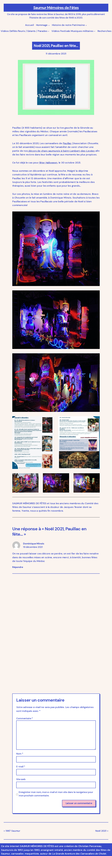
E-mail (20, 766)
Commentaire (24, 718)
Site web (21, 779)
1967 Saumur (13, 830)
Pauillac (67, 143)
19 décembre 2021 (33, 547)
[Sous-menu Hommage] (49, 25)
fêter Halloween (48, 162)
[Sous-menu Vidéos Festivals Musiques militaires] (94, 31)
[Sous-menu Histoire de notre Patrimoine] (86, 25)
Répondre (17, 567)
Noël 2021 (100, 830)
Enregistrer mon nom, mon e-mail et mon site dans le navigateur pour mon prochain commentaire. (56, 794)
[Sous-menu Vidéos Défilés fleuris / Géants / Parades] (48, 31)
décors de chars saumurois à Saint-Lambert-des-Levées (61, 151)
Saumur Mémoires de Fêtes (56, 7)
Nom (19, 753)
